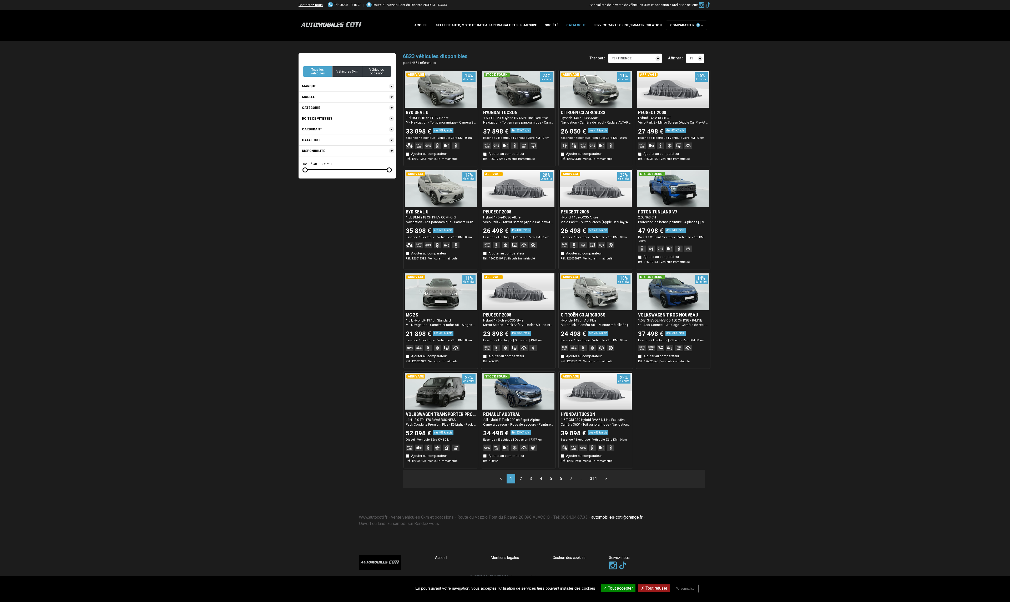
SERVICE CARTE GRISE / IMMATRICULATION (627, 25)
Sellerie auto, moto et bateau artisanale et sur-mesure (486, 25)
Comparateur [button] (684, 25)
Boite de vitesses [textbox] (317, 118)
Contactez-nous (311, 5)
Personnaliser (686, 588)
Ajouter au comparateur (429, 154)
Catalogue (575, 25)
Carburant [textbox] (312, 129)
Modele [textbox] (308, 97)
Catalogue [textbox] (311, 140)
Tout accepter (620, 588)
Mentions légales (505, 557)
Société (551, 25)
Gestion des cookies (569, 557)
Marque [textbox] (309, 86)
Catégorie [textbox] (311, 108)
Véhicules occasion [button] (376, 71)
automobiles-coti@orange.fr (617, 517)
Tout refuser (655, 588)
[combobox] (347, 86)
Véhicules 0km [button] (347, 71)
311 (593, 478)
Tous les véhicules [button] (318, 71)
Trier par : (597, 58)
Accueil (421, 25)
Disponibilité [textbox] (313, 151)
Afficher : (675, 58)
